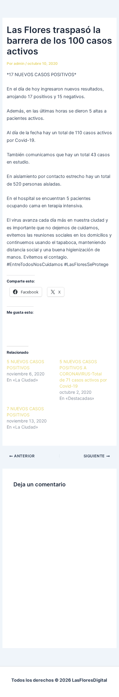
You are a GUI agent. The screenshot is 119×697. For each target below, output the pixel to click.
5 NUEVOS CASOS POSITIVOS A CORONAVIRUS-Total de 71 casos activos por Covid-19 (83, 374)
